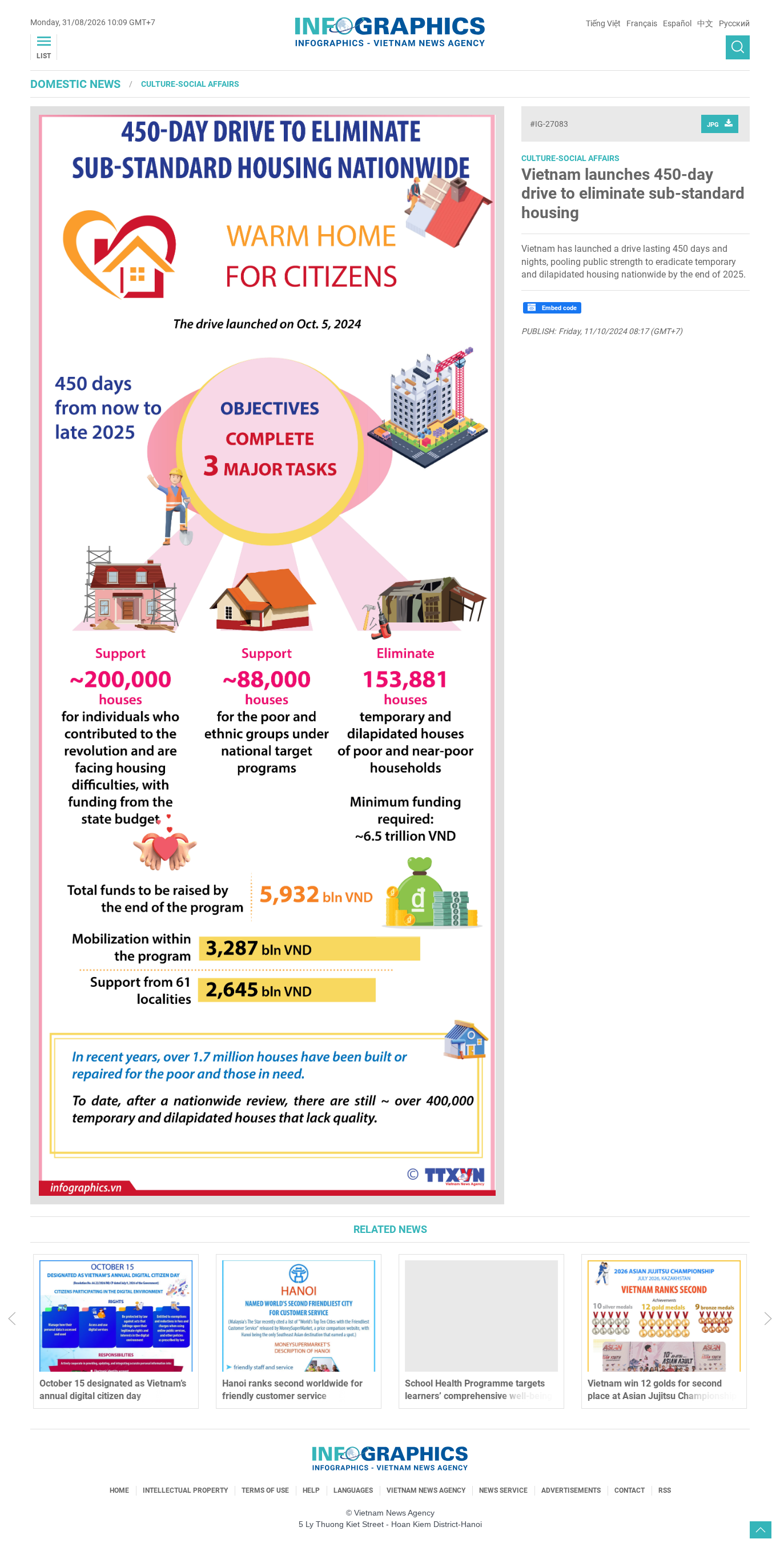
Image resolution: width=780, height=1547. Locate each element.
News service (503, 1490)
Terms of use (265, 1490)
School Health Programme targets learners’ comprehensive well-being (478, 1389)
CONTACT (629, 1490)
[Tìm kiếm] (738, 47)
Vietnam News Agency (426, 1490)
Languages (353, 1490)
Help (311, 1490)
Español (677, 23)
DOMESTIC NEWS (75, 84)
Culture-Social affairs (190, 84)
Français (641, 23)
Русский (734, 23)
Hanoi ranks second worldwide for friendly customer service (292, 1389)
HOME (119, 1490)
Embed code (558, 308)
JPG (713, 124)
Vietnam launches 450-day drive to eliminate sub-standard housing (633, 193)
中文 (705, 23)
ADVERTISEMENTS (571, 1490)
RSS (664, 1490)
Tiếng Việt (603, 23)
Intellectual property (185, 1490)
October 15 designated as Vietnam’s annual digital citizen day (112, 1389)
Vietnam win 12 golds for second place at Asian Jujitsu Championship (662, 1389)
